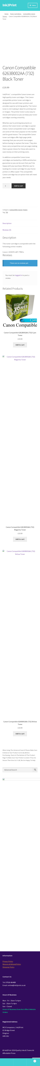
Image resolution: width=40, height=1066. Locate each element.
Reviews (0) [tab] (7, 230)
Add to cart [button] (20, 345)
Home (6, 14)
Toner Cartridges (15, 14)
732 (7, 212)
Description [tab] (7, 223)
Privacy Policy (8, 961)
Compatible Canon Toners (18, 210)
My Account (6, 1062)
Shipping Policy (8, 967)
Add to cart (18, 186)
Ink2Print (9, 5)
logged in (18, 275)
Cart (31, 1060)
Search (20, 1062)
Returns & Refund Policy (12, 964)
